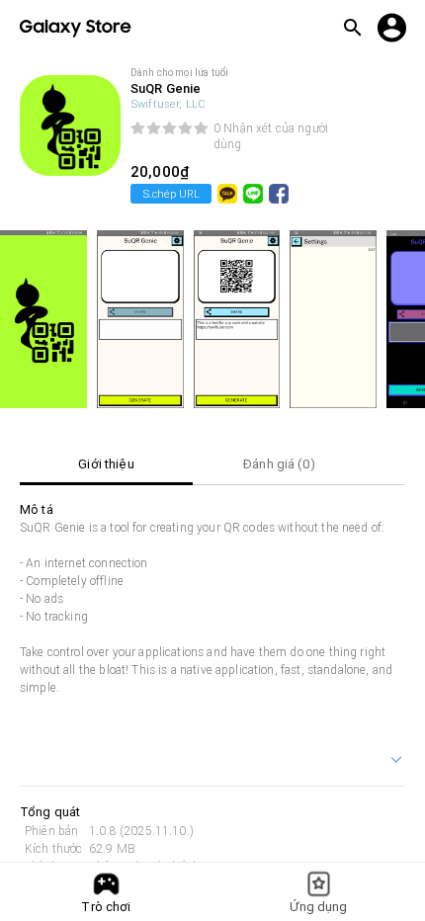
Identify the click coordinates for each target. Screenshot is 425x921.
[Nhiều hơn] (397, 762)
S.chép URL (171, 194)
